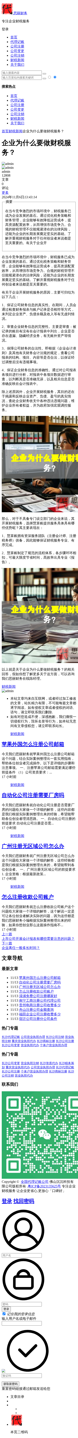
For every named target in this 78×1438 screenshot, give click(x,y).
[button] (39, 29)
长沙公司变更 (11, 1045)
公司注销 (17, 55)
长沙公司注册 (65, 1041)
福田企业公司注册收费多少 (40, 1014)
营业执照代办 (30, 1045)
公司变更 (17, 51)
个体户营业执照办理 (53, 1045)
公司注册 (17, 46)
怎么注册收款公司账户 (28, 897)
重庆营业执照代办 (24, 1041)
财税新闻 (17, 60)
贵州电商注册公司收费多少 (40, 1005)
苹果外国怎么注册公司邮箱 (33, 744)
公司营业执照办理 (33, 1037)
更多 (5, 192)
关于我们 (17, 64)
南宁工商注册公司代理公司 (40, 1000)
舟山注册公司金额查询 (36, 1009)
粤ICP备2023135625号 (44, 1186)
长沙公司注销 (55, 1037)
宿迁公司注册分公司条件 (38, 1019)
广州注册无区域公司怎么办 (33, 846)
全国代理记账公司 (35, 1182)
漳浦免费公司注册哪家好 (38, 996)
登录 (7, 1201)
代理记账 (17, 42)
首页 (13, 37)
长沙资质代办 (49, 1063)
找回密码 (23, 1201)
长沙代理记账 (11, 1037)
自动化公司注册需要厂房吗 (33, 795)
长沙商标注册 (46, 1041)
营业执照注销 (30, 1063)
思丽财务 (20, 13)
